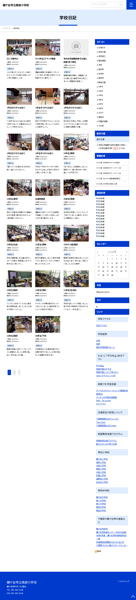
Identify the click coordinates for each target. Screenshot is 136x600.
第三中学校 (101, 503)
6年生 (100, 108)
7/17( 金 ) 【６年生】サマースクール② (108, 168)
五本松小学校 (102, 482)
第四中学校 (101, 507)
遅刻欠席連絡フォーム (105, 347)
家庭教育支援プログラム (106, 440)
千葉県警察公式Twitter (106, 425)
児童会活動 (102, 121)
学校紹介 (102, 56)
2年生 (100, 91)
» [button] (19, 372)
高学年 (101, 78)
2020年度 (100, 216)
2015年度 (100, 230)
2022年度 (100, 210)
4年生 (100, 99)
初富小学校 (101, 475)
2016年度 (100, 227)
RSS (99, 551)
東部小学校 (101, 462)
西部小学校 (101, 468)
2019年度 (100, 219)
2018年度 (100, 221)
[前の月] (97, 252)
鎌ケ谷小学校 (102, 458)
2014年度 (100, 233)
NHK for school (103, 400)
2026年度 (100, 198)
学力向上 (100, 365)
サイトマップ (124, 581)
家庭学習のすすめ (103, 368)
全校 (100, 64)
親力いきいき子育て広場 (106, 443)
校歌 (98, 343)
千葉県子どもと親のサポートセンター (112, 545)
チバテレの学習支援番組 (106, 397)
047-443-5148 (17, 589)
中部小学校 (101, 472)
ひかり (100, 112)
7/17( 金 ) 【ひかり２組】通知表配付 (108, 178)
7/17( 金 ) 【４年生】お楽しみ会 (106, 184)
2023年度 (100, 207)
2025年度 (100, 201)
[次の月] (126, 252)
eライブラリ (101, 403)
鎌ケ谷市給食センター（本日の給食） (111, 532)
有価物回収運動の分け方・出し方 (110, 542)
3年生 (100, 95)
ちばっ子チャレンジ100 (105, 375)
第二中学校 (101, 500)
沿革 (98, 340)
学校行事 (102, 52)
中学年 (101, 73)
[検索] (119, 5)
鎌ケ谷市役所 (102, 528)
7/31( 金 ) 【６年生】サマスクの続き (108, 162)
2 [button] (14, 372)
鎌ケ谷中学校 (102, 497)
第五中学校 (101, 510)
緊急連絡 (102, 60)
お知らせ (101, 47)
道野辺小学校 (102, 478)
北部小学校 (101, 465)
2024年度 (100, 204)
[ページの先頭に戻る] (133, 597)
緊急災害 (102, 82)
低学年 (101, 69)
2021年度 (100, 213)
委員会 (101, 117)
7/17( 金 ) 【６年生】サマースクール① (108, 173)
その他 (101, 125)
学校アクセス (101, 325)
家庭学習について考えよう (107, 372)
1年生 (100, 86)
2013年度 (100, 236)
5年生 (100, 104)
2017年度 (100, 224)
